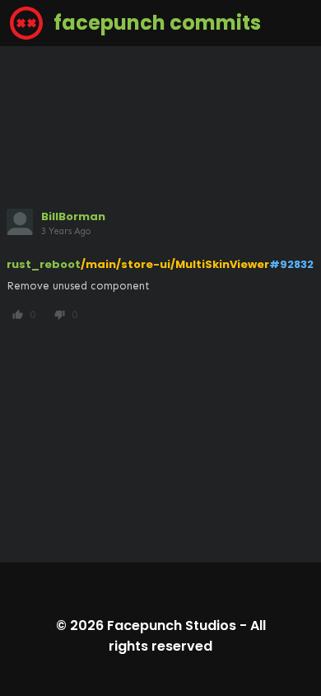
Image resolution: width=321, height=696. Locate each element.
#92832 (291, 264)
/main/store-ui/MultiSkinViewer (175, 264)
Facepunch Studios (171, 625)
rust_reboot (44, 264)
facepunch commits (155, 22)
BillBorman (73, 216)
